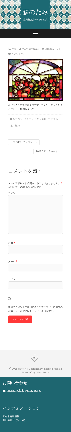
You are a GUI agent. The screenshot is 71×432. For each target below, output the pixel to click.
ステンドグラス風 (36, 119)
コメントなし (18, 54)
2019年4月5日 (52, 49)
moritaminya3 (30, 49)
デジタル (53, 119)
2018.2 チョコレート (23, 142)
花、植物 (15, 125)
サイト (11, 279)
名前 (11, 242)
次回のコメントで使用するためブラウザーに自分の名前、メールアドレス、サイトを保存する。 (35, 309)
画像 (14, 48)
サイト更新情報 (11, 416)
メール (12, 261)
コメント (13, 193)
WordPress (42, 372)
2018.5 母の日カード (48, 151)
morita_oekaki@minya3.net (24, 390)
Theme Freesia (52, 368)
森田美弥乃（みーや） (14, 420)
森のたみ (35, 11)
